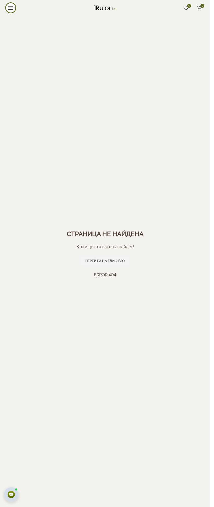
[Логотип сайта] (105, 7)
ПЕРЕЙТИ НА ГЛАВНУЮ (105, 261)
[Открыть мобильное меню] (11, 8)
